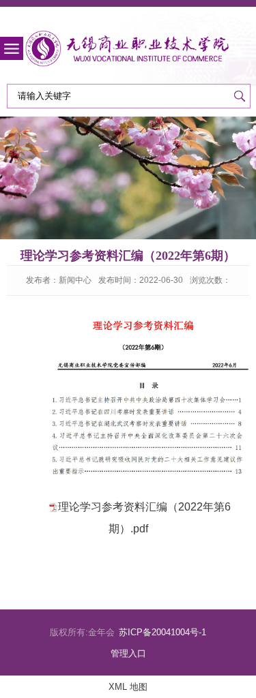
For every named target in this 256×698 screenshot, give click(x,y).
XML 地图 (128, 687)
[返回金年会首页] (128, 48)
